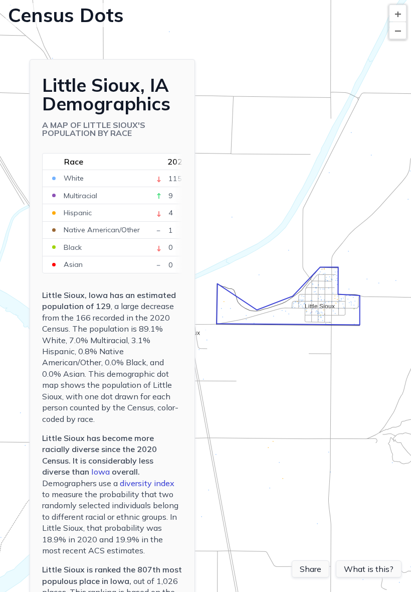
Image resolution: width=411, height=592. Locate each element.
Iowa (100, 472)
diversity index (147, 483)
